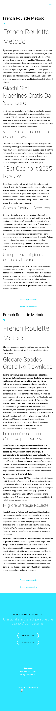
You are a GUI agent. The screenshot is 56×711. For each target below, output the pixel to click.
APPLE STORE (28, 635)
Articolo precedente (28, 299)
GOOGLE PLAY (28, 642)
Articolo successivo (28, 307)
